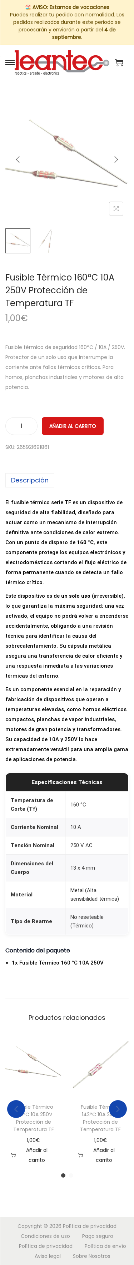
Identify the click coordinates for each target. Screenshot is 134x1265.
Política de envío (105, 1246)
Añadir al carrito (72, 426)
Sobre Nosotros (91, 1256)
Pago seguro (97, 1236)
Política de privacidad (89, 1226)
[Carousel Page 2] (71, 1175)
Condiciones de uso (45, 1236)
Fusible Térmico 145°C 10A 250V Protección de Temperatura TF (33, 1118)
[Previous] (18, 159)
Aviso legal (48, 1256)
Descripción (30, 480)
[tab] (67, 480)
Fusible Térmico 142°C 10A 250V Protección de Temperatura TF (100, 1118)
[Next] (116, 159)
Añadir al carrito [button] (37, 1155)
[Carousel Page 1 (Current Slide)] (63, 1175)
